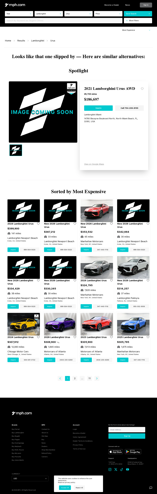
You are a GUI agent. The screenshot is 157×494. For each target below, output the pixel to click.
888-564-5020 (29, 250)
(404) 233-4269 (66, 360)
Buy (43, 439)
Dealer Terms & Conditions (83, 441)
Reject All (79, 488)
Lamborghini (37, 40)
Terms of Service (79, 449)
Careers (45, 457)
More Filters (134, 21)
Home (8, 40)
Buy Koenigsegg (18, 443)
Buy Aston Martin (18, 460)
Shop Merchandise (48, 450)
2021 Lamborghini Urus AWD (109, 89)
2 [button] (74, 378)
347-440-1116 (102, 250)
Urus (52, 40)
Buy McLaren (16, 453)
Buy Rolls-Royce (18, 450)
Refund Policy (47, 453)
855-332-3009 (139, 306)
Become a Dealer (111, 5)
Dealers (44, 446)
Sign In (146, 5)
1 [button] (67, 378)
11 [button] (89, 378)
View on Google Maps (94, 164)
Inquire (98, 108)
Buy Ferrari (16, 429)
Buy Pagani (16, 439)
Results (21, 40)
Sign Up (127, 436)
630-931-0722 (29, 360)
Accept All (65, 488)
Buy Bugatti (16, 436)
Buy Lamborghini (18, 433)
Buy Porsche (16, 457)
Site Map (45, 436)
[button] (60, 378)
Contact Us (46, 429)
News (127, 5)
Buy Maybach (16, 446)
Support (111, 458)
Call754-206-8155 (129, 108)
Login (75, 429)
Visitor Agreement (79, 437)
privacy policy (70, 482)
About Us (45, 433)
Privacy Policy (78, 445)
